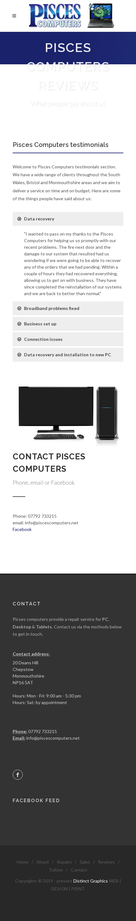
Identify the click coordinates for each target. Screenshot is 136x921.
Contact (79, 869)
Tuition (56, 869)
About (42, 862)
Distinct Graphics (90, 880)
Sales (85, 862)
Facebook (22, 529)
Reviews (106, 862)
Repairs (64, 862)
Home (22, 862)
